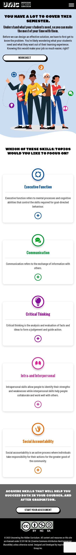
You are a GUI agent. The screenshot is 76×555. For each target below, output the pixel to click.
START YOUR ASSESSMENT (38, 510)
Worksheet (24, 57)
